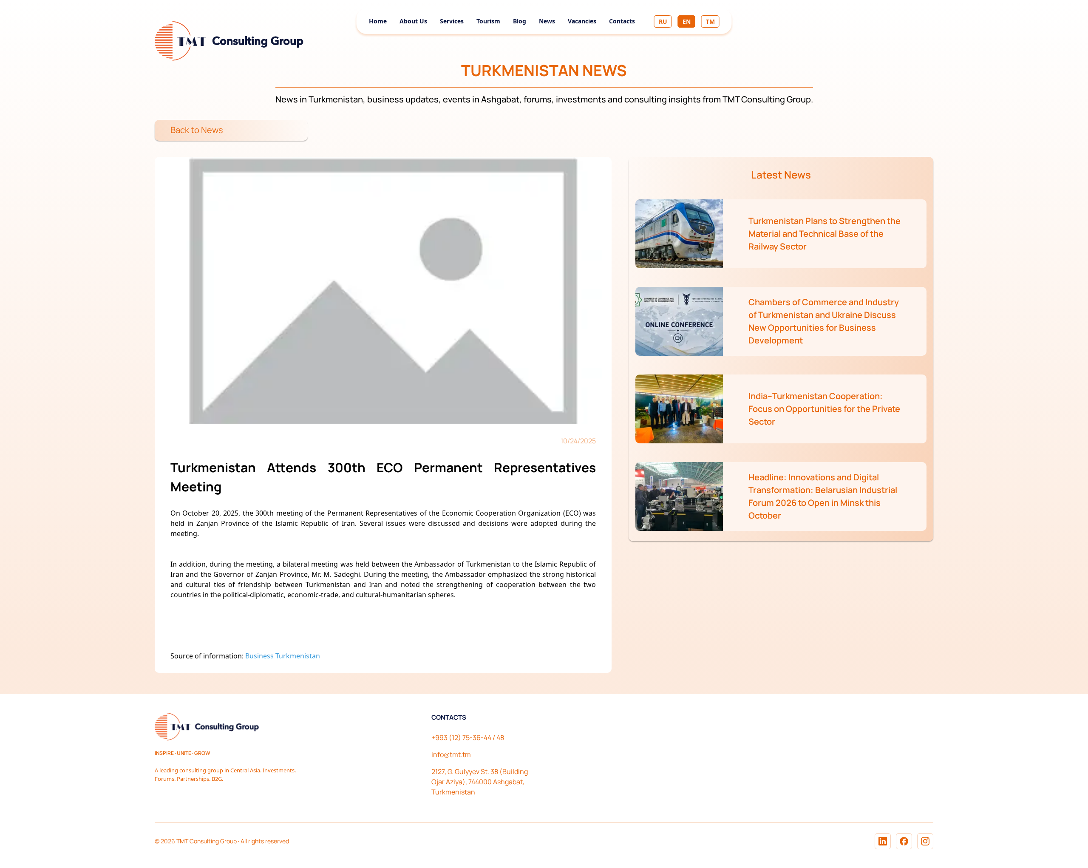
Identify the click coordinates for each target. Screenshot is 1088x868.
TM (710, 21)
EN (687, 21)
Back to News (196, 130)
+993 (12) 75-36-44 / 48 (467, 737)
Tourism (488, 21)
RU (663, 21)
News (547, 21)
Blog (519, 21)
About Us (413, 21)
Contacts (622, 21)
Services (452, 21)
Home (378, 21)
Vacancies (582, 21)
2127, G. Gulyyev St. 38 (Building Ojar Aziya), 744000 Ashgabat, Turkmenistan (479, 782)
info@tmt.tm (451, 754)
